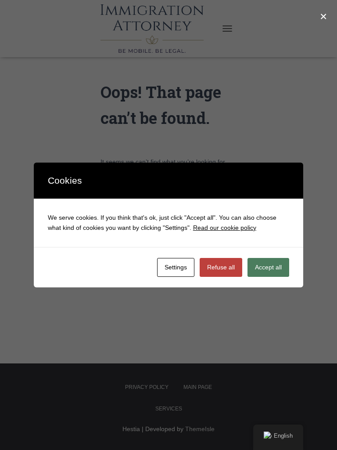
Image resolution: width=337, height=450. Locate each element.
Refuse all (221, 267)
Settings (176, 267)
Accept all (268, 267)
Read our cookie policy (224, 227)
